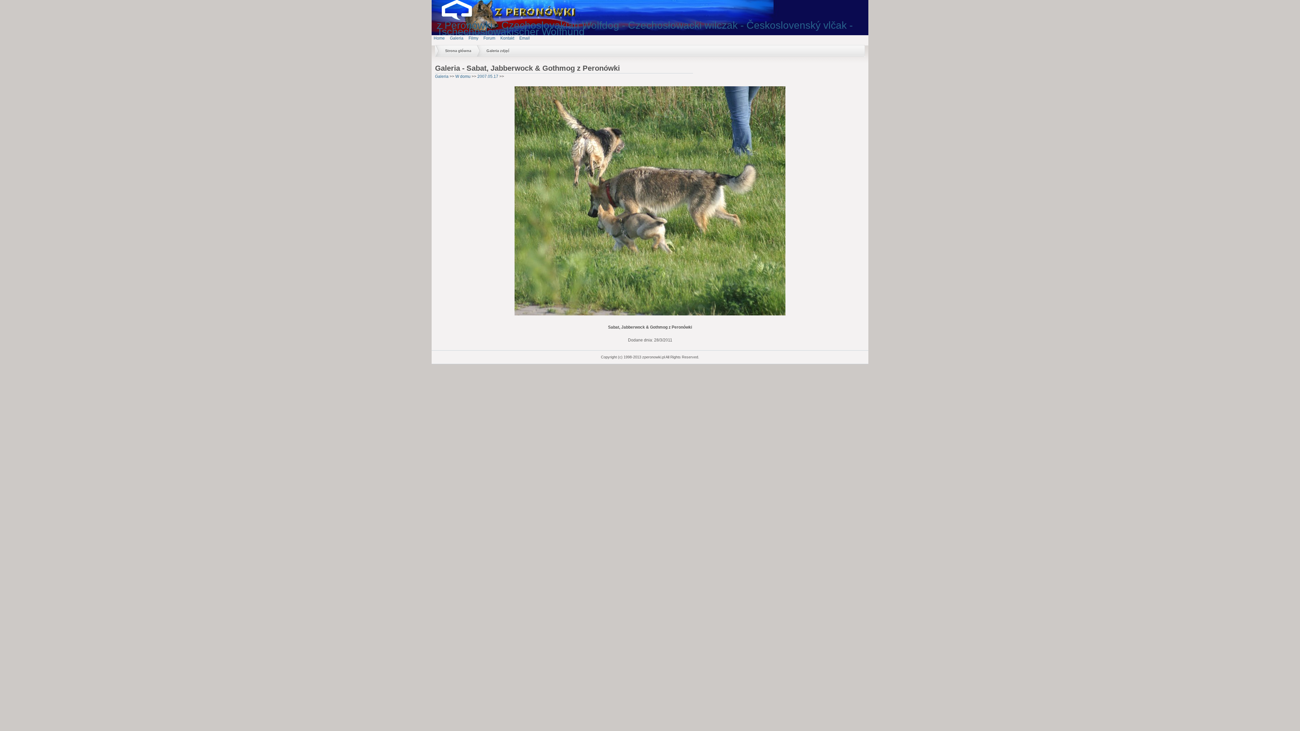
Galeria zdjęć (498, 51)
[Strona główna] (462, 18)
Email (524, 38)
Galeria (456, 38)
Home (439, 38)
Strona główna (458, 51)
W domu (463, 76)
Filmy (473, 38)
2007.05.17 (487, 76)
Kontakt (507, 38)
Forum (489, 38)
